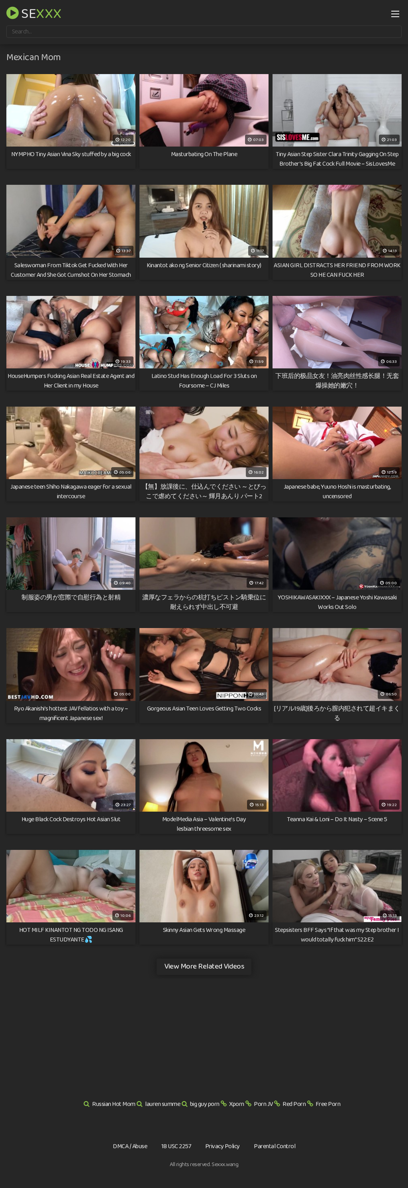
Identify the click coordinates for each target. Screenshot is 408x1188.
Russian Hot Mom (113, 1104)
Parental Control (274, 1146)
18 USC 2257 (176, 1146)
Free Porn (328, 1104)
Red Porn (294, 1104)
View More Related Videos (204, 966)
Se (40, 13)
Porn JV (263, 1104)
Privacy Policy (222, 1146)
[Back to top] (386, 1162)
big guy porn (205, 1104)
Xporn (236, 1104)
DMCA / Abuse (130, 1146)
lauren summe (162, 1104)
